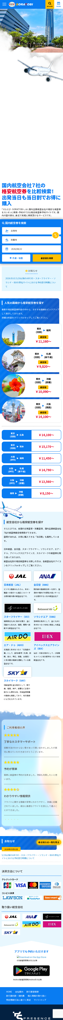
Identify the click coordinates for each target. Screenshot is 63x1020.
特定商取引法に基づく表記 (18, 999)
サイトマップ (40, 999)
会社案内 (19, 991)
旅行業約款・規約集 (15, 995)
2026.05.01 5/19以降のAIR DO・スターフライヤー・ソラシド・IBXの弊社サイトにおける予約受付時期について (30, 282)
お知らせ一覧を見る (49, 842)
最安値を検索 (47, 258)
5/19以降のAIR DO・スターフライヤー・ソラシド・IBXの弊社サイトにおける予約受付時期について (31, 857)
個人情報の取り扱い (37, 995)
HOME (9, 991)
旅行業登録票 (32, 991)
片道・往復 (17, 258)
